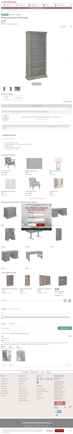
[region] (36, 431)
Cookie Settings (49, 430)
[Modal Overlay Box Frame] (36, 217)
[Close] (70, 430)
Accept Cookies (59, 430)
